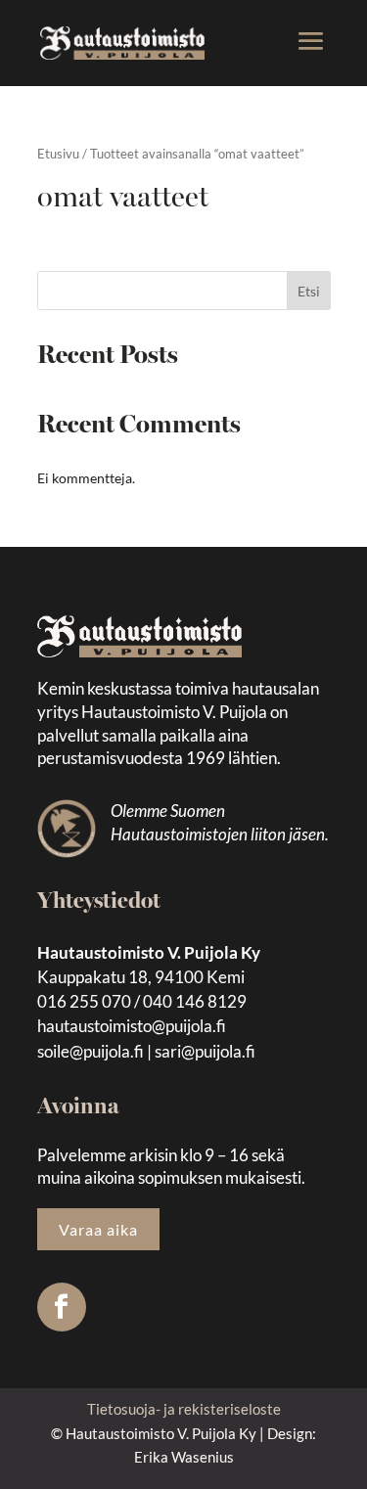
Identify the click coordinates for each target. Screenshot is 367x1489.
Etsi (309, 291)
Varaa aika (98, 1229)
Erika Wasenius (184, 1457)
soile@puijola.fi (90, 1051)
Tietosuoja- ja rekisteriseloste (184, 1409)
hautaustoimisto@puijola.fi (131, 1025)
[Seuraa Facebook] (61, 1307)
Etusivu (58, 153)
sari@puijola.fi (205, 1051)
